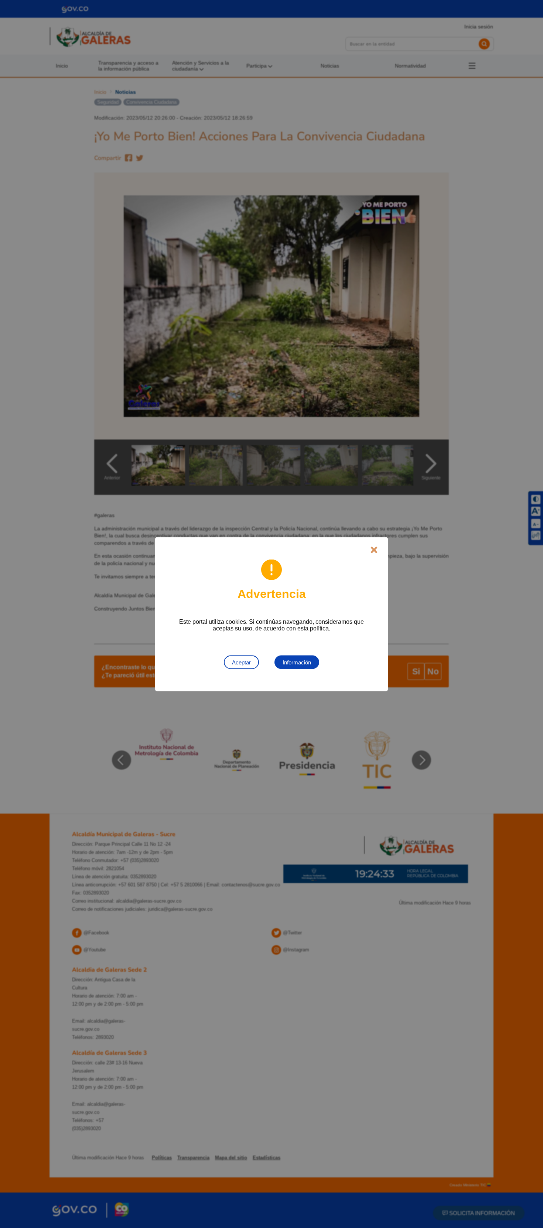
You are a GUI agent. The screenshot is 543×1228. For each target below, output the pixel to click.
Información (297, 662)
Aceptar (241, 662)
